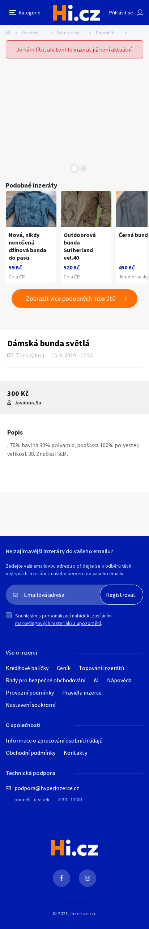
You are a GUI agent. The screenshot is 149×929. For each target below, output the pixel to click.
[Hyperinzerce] (76, 13)
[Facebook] (61, 878)
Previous (65, 168)
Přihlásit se (121, 12)
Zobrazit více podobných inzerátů (71, 298)
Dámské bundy (110, 32)
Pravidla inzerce (82, 692)
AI (96, 680)
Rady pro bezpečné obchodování (45, 680)
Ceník (64, 668)
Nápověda (119, 680)
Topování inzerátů (101, 668)
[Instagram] (87, 878)
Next (83, 168)
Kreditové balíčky (27, 668)
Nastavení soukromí (30, 704)
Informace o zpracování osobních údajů (54, 740)
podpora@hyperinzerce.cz (46, 788)
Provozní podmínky (30, 692)
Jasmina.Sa (27, 402)
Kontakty (75, 752)
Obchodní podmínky (30, 752)
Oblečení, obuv (35, 32)
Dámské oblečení (73, 32)
